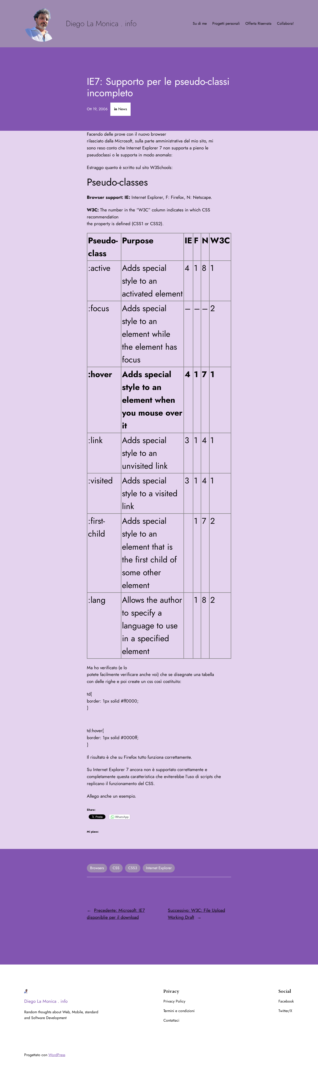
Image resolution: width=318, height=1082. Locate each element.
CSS (116, 868)
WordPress (56, 1055)
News (122, 109)
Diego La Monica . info (101, 23)
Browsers (97, 868)
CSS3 (132, 868)
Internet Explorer (159, 868)
